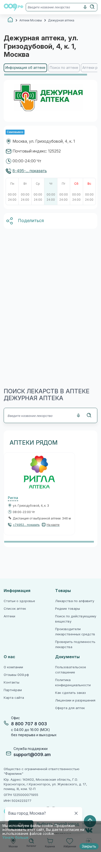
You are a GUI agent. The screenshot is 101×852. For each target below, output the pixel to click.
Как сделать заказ (70, 693)
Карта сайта (14, 698)
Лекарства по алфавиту (74, 601)
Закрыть (89, 846)
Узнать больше (15, 837)
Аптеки (9, 616)
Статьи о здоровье (19, 601)
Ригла (13, 498)
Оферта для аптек (70, 708)
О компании (13, 667)
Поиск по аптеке (64, 68)
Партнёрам (13, 690)
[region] (50, 69)
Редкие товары (67, 608)
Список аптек (15, 608)
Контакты (11, 682)
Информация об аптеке (25, 68)
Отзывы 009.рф (16, 675)
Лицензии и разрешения (75, 700)
